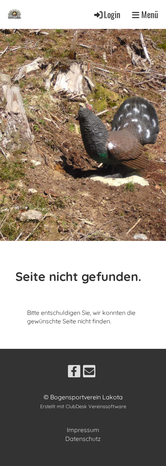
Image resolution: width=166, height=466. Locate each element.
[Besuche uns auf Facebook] (74, 372)
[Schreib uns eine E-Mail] (89, 372)
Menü (148, 14)
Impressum (83, 430)
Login (112, 14)
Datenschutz (83, 438)
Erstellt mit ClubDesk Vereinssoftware (83, 406)
